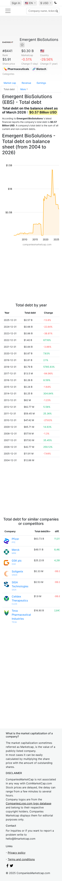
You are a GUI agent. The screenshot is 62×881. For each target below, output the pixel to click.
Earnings (41, 82)
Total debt (9, 89)
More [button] (23, 89)
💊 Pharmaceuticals (16, 69)
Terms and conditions (21, 859)
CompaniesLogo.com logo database (28, 803)
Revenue (26, 82)
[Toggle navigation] (8, 11)
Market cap (10, 82)
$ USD (44, 3)
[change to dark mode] (55, 3)
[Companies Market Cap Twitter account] (11, 866)
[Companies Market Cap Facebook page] (7, 866)
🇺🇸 (29, 3)
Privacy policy (16, 852)
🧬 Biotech (39, 69)
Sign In (16, 3)
